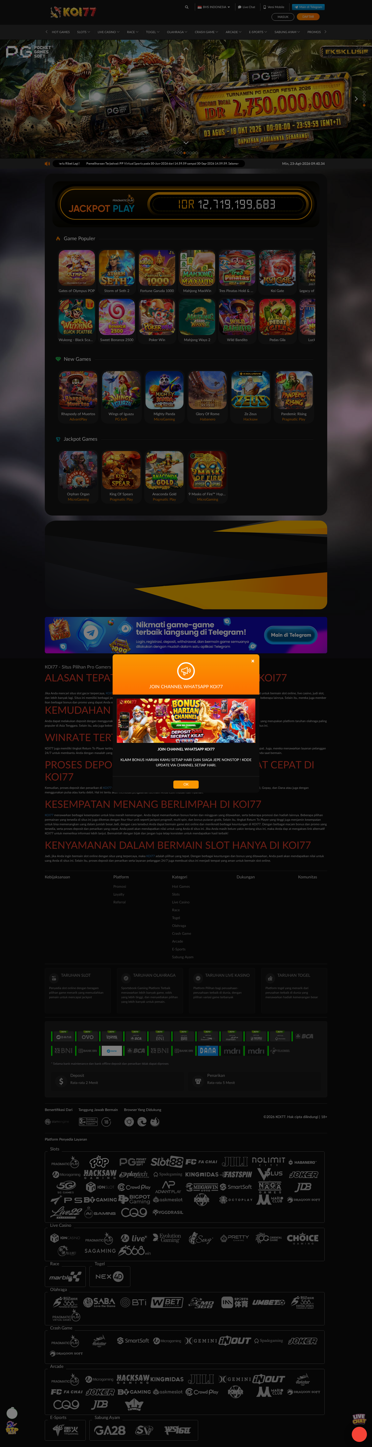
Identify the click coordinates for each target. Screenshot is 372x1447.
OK (186, 784)
